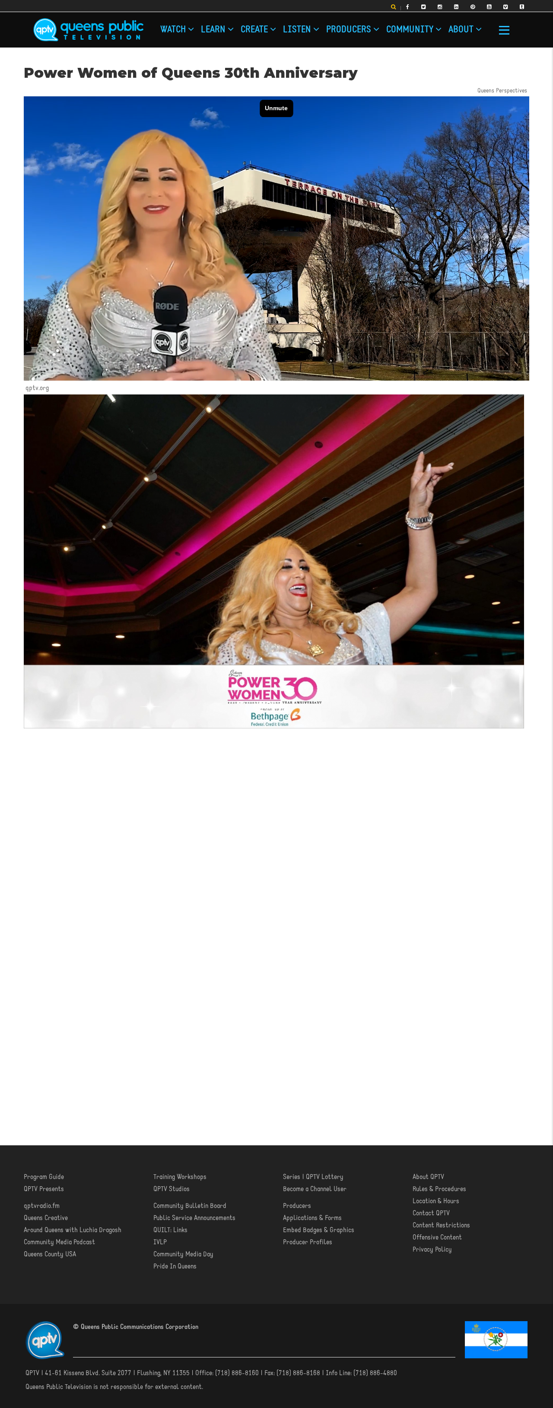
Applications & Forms (312, 1218)
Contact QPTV (431, 1213)
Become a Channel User (314, 1189)
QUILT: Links (170, 1230)
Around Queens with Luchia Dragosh (72, 1230)
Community (410, 30)
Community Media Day (183, 1254)
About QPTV (428, 1177)
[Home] (88, 30)
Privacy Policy (432, 1249)
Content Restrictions (441, 1225)
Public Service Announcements (194, 1218)
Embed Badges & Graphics (318, 1230)
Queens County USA (50, 1254)
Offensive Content (437, 1237)
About (462, 30)
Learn (214, 30)
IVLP (160, 1242)
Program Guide (44, 1177)
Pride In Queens (175, 1266)
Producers (349, 30)
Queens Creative (46, 1218)
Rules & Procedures (439, 1189)
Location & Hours (436, 1201)
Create (255, 30)
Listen (298, 30)
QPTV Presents (44, 1189)
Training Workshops (180, 1177)
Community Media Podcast (59, 1242)
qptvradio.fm (42, 1206)
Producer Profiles (307, 1242)
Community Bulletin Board (189, 1206)
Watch (174, 30)
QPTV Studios (171, 1189)
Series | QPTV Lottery (313, 1177)
